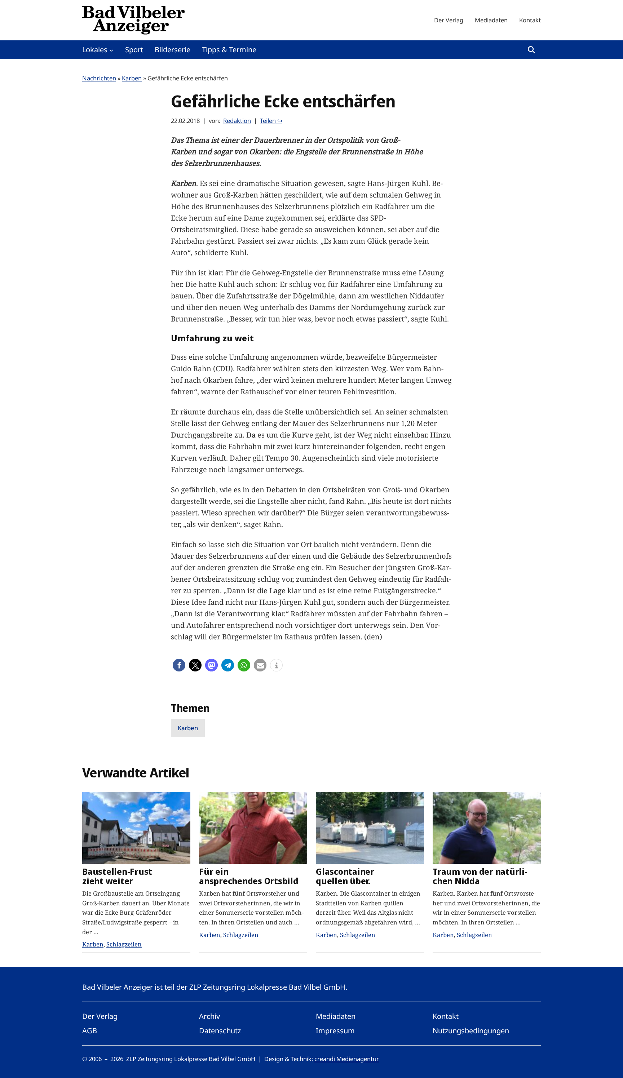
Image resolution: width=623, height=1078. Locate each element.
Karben (132, 78)
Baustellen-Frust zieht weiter (117, 876)
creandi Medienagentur (346, 1059)
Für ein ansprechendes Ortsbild (249, 876)
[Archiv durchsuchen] (531, 49)
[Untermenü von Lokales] (111, 50)
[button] (179, 665)
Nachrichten (99, 78)
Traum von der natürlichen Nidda (480, 876)
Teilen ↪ (271, 120)
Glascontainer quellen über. (345, 876)
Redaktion (237, 120)
